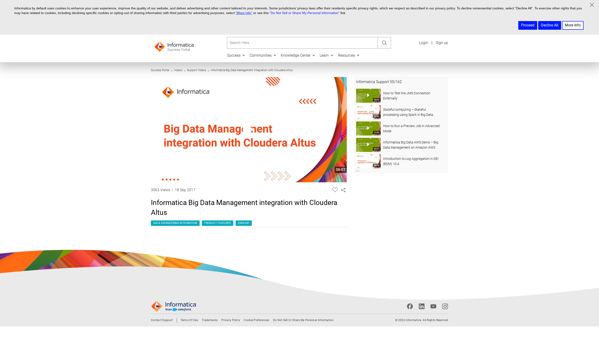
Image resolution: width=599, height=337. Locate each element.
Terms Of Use (189, 320)
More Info (573, 25)
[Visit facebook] (410, 306)
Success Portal (160, 70)
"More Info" (244, 13)
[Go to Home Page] (174, 45)
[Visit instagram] (445, 306)
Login (423, 42)
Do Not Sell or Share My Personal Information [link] (303, 320)
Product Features (217, 223)
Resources (346, 55)
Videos (178, 70)
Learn (324, 55)
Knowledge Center (295, 55)
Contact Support (162, 320)
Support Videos (196, 70)
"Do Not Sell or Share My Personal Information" (305, 13)
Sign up (442, 42)
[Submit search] (384, 42)
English (243, 223)
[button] (243, 55)
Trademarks (210, 320)
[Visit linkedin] (422, 306)
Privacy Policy (230, 320)
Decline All (549, 25)
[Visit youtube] (433, 306)
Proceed (527, 25)
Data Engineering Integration (175, 223)
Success (234, 55)
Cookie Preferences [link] (256, 320)
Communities (261, 55)
